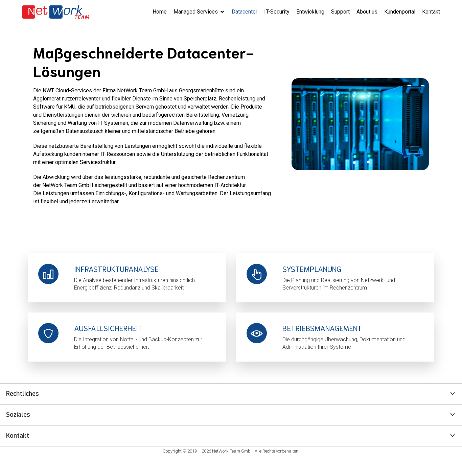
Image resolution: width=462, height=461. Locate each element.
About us (366, 11)
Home (160, 11)
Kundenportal (399, 11)
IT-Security (277, 11)
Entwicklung (310, 11)
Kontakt (431, 11)
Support (340, 11)
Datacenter (244, 11)
